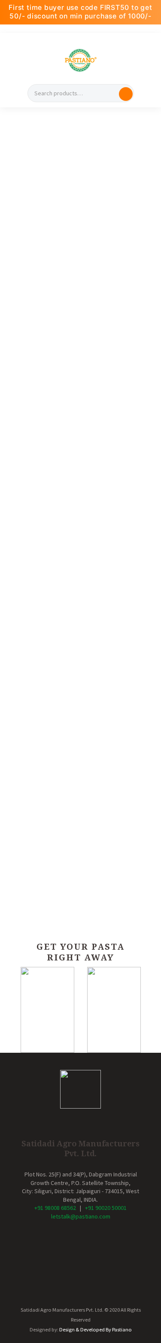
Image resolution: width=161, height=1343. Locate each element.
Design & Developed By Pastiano (95, 1329)
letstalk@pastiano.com (80, 1216)
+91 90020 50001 (106, 1208)
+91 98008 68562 (55, 1208)
